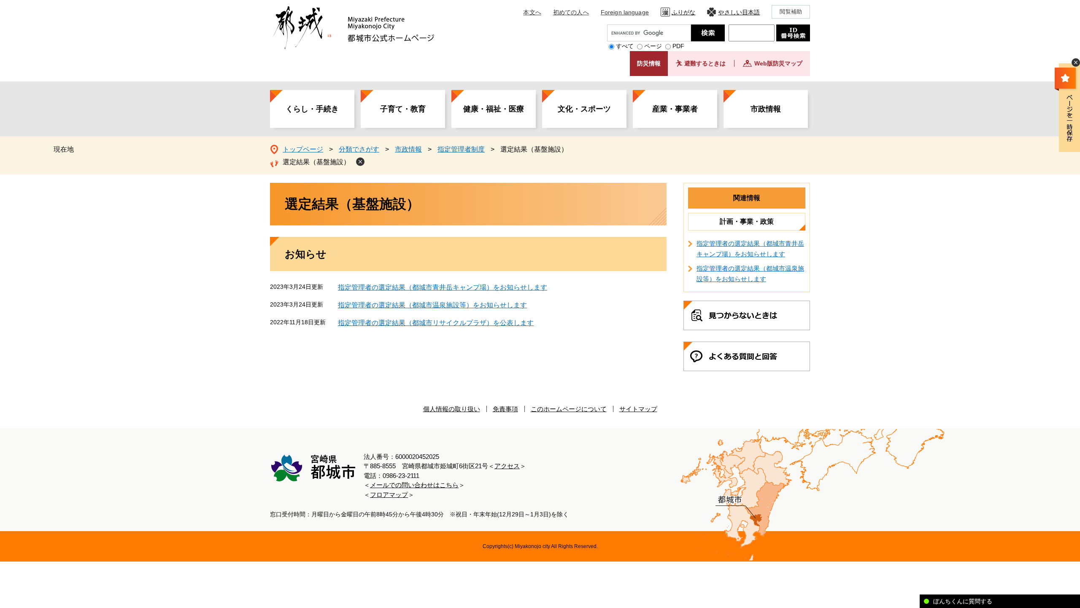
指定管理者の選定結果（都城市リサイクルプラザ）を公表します (436, 322)
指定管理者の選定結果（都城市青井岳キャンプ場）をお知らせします (442, 287)
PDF (678, 46)
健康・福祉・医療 (493, 109)
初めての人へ (571, 12)
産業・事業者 (675, 109)
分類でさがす (359, 149)
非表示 (1076, 62)
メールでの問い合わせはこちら (414, 485)
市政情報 (766, 109)
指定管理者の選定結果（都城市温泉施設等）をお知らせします (432, 305)
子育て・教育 (403, 109)
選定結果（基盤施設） (316, 162)
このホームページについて (569, 409)
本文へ (532, 12)
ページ (653, 46)
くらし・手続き (312, 109)
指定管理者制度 (461, 149)
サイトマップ (638, 409)
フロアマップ (389, 494)
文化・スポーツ (584, 109)
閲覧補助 (791, 11)
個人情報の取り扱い (451, 409)
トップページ (303, 149)
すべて (625, 46)
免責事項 (505, 409)
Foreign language (625, 12)
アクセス (507, 466)
